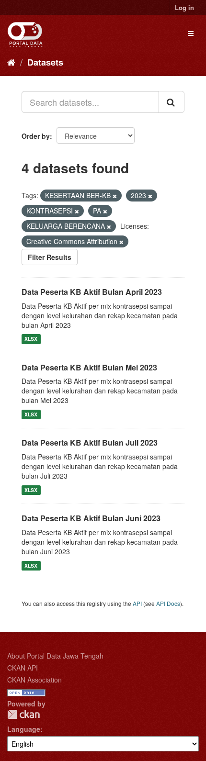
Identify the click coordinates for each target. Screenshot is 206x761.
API (137, 603)
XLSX (30, 339)
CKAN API (22, 667)
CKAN (23, 714)
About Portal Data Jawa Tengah (55, 655)
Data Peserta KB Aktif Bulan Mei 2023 (89, 367)
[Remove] (115, 196)
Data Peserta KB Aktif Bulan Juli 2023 (90, 442)
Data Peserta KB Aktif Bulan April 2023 (92, 291)
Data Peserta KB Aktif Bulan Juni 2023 (91, 518)
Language (23, 729)
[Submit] (171, 102)
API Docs (168, 603)
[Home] (11, 62)
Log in (184, 7)
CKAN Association (34, 679)
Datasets (45, 62)
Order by (36, 136)
